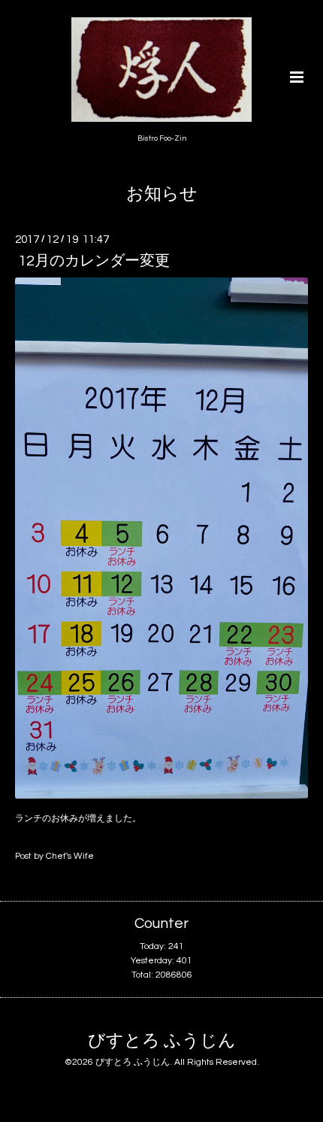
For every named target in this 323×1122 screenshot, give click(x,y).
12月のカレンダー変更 (94, 260)
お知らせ (162, 194)
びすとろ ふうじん (162, 1041)
